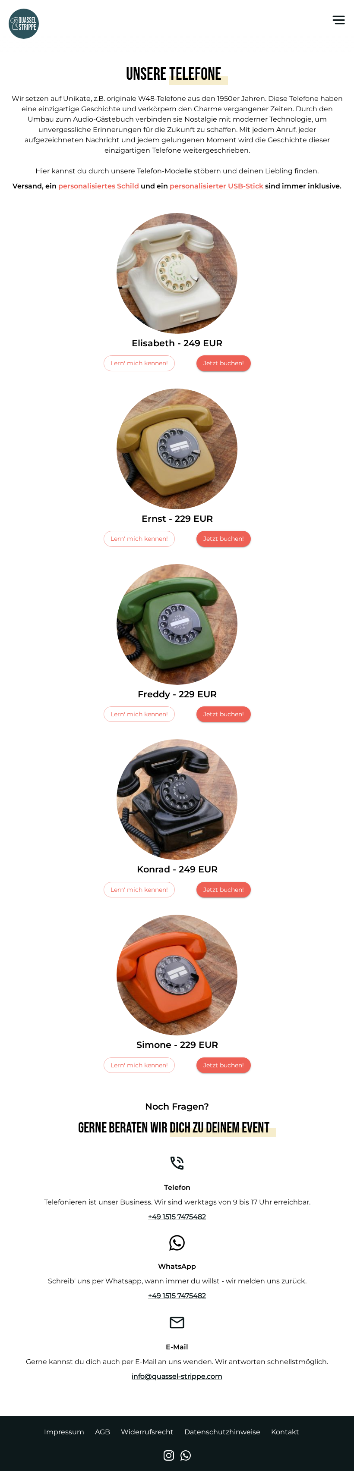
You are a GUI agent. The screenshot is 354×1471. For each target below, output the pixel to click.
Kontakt (285, 1432)
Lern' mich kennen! (139, 363)
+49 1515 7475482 (177, 1217)
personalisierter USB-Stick (216, 186)
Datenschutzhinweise (222, 1432)
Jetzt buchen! (223, 363)
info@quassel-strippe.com (177, 1376)
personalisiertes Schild (98, 186)
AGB (102, 1432)
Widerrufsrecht (147, 1432)
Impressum (64, 1432)
